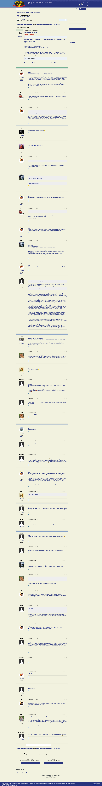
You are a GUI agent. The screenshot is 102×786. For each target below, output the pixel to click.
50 (21, 421)
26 (21, 345)
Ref (70, 31)
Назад (20, 24)
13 (21, 741)
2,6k (22, 79)
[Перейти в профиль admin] (21, 536)
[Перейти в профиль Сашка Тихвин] (21, 736)
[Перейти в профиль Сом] (18, 20)
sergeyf (21, 278)
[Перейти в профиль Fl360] (21, 369)
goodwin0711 (22, 657)
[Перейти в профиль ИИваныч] (21, 383)
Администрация (31, 30)
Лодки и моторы (29, 20)
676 (22, 183)
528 (29, 24)
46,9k (22, 542)
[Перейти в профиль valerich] (21, 718)
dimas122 (71, 38)
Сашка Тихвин (21, 732)
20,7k (22, 137)
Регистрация (82, 8)
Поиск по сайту (20, 36)
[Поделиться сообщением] (66, 92)
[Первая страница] (17, 24)
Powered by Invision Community (51, 777)
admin (31, 65)
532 (39, 24)
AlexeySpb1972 (72, 39)
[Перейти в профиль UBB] (21, 444)
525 (23, 24)
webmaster (94, 784)
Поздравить (72, 42)
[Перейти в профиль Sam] (21, 429)
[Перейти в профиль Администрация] (20, 33)
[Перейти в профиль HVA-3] (21, 146)
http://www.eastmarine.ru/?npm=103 (37, 145)
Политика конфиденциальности (47, 775)
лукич (21, 605)
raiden (21, 336)
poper (21, 173)
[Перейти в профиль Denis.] (21, 96)
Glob (22, 351)
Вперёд (49, 24)
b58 (21, 70)
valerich (21, 714)
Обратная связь (57, 775)
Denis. (21, 92)
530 (34, 24)
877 (22, 375)
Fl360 (21, 366)
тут (28, 674)
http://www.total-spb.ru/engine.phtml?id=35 (48, 627)
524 (22, 152)
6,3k (22, 102)
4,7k (22, 287)
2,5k (22, 435)
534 (43, 24)
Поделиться (55, 19)
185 (22, 723)
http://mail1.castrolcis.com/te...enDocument (35, 266)
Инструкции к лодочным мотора (30, 32)
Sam (22, 426)
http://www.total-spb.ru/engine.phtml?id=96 (35, 628)
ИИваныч (21, 379)
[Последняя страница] (51, 24)
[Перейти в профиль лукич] (21, 609)
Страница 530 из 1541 (57, 24)
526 (25, 24)
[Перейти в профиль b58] (21, 74)
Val (21, 128)
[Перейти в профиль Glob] (21, 355)
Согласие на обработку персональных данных (9, 785)
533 (41, 24)
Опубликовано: (33, 92)
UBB (21, 440)
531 (36, 24)
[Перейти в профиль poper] (21, 177)
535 (45, 24)
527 (27, 24)
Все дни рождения (73, 40)
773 (22, 614)
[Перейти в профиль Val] (21, 132)
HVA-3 (21, 143)
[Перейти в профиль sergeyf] (21, 281)
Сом (23, 19)
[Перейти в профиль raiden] (21, 340)
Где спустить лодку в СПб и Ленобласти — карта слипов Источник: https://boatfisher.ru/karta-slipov (41, 62)
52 (21, 463)
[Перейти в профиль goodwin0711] (21, 661)
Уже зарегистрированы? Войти (72, 8)
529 (32, 24)
